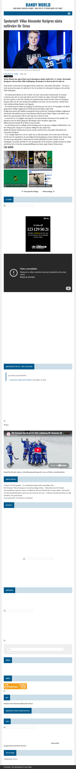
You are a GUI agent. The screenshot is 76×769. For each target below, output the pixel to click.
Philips (6, 425)
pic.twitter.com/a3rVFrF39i (17, 376)
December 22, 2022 (39, 380)
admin (16, 74)
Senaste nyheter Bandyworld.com (39, 185)
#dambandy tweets (10, 759)
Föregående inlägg (31, 191)
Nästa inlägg (47, 191)
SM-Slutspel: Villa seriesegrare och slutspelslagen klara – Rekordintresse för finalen (34, 488)
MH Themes (29, 767)
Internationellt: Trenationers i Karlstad (18, 498)
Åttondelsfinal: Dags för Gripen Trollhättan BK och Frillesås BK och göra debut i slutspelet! (39, 166)
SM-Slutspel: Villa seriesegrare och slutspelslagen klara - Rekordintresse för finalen (15, 166)
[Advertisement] (38, 311)
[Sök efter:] (35, 649)
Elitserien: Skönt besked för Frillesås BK (15, 185)
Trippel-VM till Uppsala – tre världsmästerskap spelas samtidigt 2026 (29, 485)
